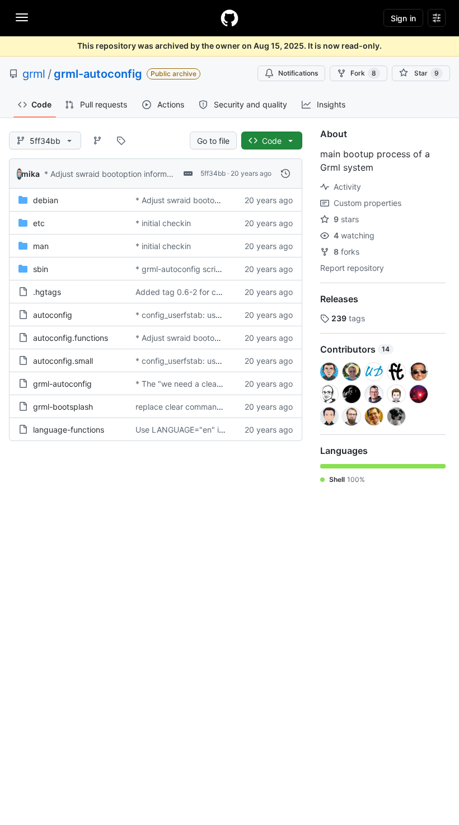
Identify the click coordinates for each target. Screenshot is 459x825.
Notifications (298, 73)
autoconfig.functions (70, 338)
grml (33, 74)
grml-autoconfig (98, 74)
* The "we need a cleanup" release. (200, 383)
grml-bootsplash (63, 406)
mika (30, 174)
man (41, 246)
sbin (40, 269)
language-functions (68, 429)
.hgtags (47, 292)
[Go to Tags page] (121, 140)
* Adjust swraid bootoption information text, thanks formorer (154, 174)
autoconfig (52, 315)
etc (39, 223)
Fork (363, 73)
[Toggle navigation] (21, 17)
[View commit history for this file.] (285, 173)
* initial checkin (163, 223)
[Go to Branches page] (97, 140)
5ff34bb (213, 173)
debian (45, 200)
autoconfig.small (63, 360)
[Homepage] (229, 18)
